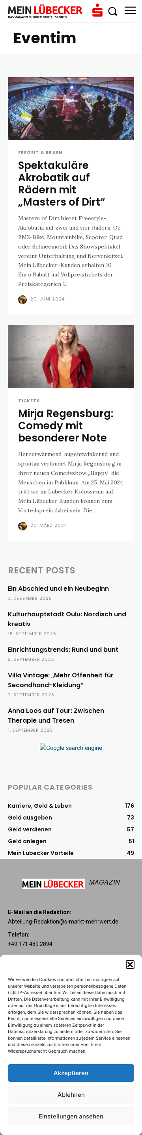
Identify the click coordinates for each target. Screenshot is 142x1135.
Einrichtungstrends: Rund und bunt (63, 649)
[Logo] (55, 11)
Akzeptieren (71, 1073)
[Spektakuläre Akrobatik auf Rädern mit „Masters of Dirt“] (71, 108)
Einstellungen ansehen (71, 1116)
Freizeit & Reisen (40, 152)
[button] (130, 964)
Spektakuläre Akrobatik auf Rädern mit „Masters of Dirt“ (61, 184)
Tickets (29, 401)
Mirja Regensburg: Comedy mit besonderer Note (65, 425)
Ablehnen (71, 1094)
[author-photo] (23, 299)
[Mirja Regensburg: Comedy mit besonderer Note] (71, 356)
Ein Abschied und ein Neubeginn (58, 588)
